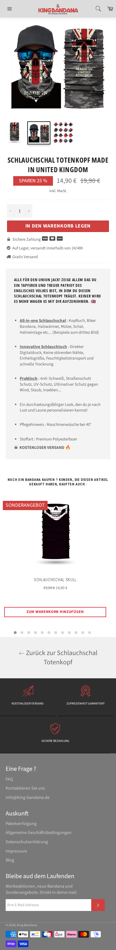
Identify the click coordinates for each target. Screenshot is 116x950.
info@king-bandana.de (28, 797)
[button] (15, 632)
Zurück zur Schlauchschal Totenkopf (60, 657)
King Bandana (27, 925)
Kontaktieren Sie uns (25, 788)
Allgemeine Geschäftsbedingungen (39, 832)
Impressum (16, 851)
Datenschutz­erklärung (27, 842)
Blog (10, 860)
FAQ (9, 779)
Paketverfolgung (21, 824)
